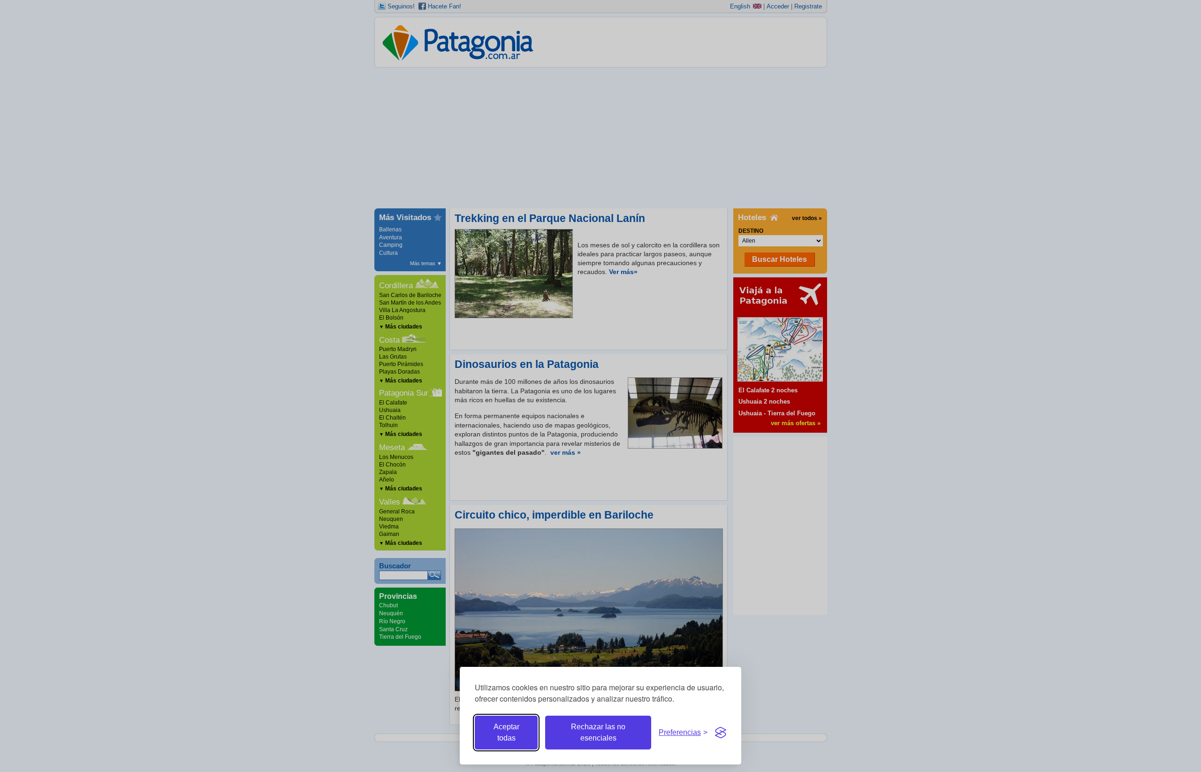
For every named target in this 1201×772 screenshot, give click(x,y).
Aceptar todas (506, 732)
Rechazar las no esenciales (598, 732)
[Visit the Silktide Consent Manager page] (720, 732)
